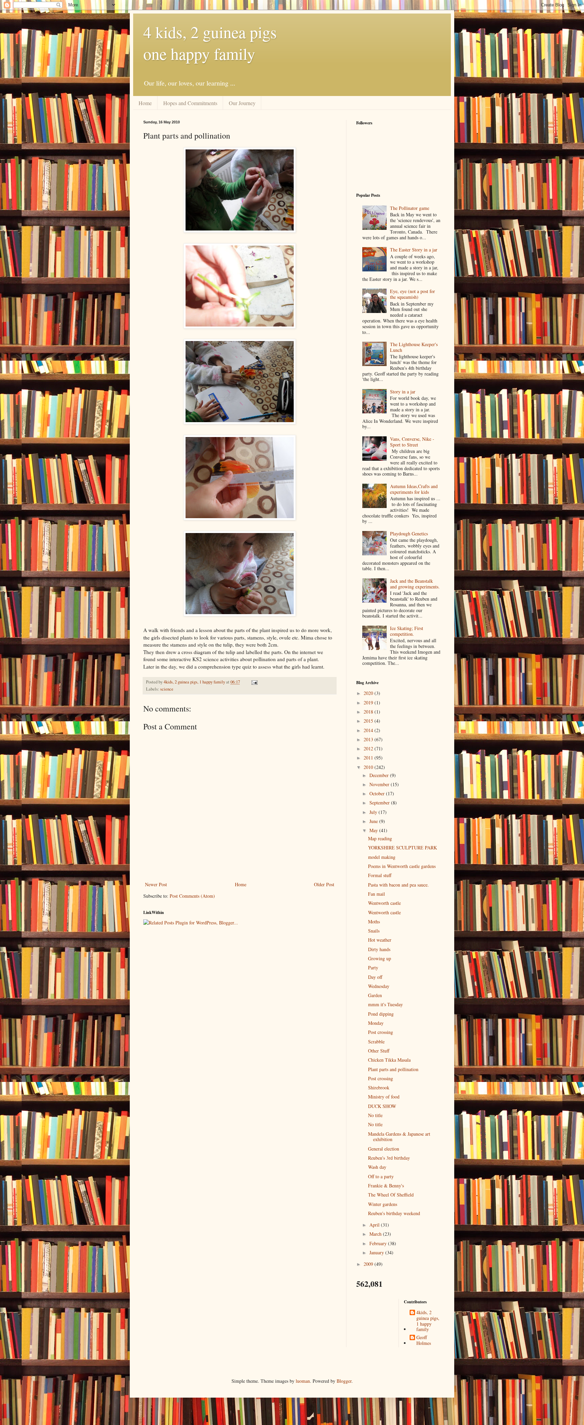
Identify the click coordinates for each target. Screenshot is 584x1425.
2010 (369, 767)
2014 (369, 730)
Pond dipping (381, 1014)
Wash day (377, 1167)
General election (383, 1148)
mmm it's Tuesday (385, 1004)
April (375, 1225)
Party (373, 967)
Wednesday (378, 986)
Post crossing (380, 1032)
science (166, 689)
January (377, 1252)
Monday (376, 1023)
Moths (374, 921)
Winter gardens (382, 1204)
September (380, 802)
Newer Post (156, 884)
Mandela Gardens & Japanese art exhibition (399, 1137)
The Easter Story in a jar (413, 249)
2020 (369, 693)
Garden (375, 995)
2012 (369, 748)
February (378, 1243)
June (374, 821)
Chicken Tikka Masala (389, 1060)
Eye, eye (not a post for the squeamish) (412, 294)
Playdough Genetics (409, 533)
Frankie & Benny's (386, 1185)
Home (145, 102)
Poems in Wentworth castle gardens (402, 866)
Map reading (380, 838)
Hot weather (379, 940)
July (374, 812)
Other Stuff (378, 1050)
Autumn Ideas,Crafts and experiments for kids (414, 489)
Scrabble (376, 1041)
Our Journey (242, 102)
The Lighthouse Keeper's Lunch (414, 347)
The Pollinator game (409, 208)
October (377, 793)
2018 (369, 711)
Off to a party (381, 1176)
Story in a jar (402, 391)
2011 (369, 757)
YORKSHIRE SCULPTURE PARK (402, 847)
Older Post (324, 884)
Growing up (379, 958)
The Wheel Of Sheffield (391, 1194)
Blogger (344, 1381)
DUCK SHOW (382, 1106)
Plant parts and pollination (393, 1069)
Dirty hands (379, 949)
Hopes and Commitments (190, 102)
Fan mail (376, 894)
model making (381, 857)
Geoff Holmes (423, 1340)
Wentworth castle (384, 903)
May (374, 830)
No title (375, 1115)
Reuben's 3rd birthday (389, 1158)
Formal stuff (379, 875)
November (380, 784)
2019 (369, 702)
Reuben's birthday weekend (394, 1213)
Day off (375, 977)
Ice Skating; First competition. (406, 631)
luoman (303, 1381)
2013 (369, 739)
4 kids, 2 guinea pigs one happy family (210, 42)
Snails (374, 930)
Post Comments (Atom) (192, 896)
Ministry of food (383, 1096)
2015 (369, 721)
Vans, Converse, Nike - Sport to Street (412, 442)
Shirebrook (378, 1087)
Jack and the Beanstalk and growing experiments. (415, 584)
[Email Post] (254, 682)
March (376, 1234)
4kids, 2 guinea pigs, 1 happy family (427, 1321)
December (379, 775)
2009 (369, 1264)
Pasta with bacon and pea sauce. (398, 884)
